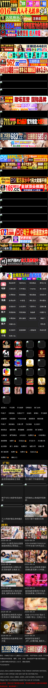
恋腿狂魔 (43, 306)
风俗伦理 (43, 330)
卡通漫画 (12, 318)
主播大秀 (20, 424)
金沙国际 (4, 446)
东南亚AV (43, 295)
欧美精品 (33, 283)
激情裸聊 (4, 441)
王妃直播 (29, 424)
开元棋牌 (20, 408)
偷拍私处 (4, 430)
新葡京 (36, 413)
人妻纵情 (33, 330)
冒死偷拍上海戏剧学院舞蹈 (35, 498)
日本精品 (22, 289)
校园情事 (22, 330)
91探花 (22, 300)
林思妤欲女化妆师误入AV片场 (12, 639)
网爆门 (42, 318)
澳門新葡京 (13, 435)
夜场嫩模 (21, 430)
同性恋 (42, 324)
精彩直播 (40, 419)
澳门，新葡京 (14, 446)
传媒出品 (12, 324)
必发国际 (30, 430)
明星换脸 (22, 312)
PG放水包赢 (22, 419)
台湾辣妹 (12, 295)
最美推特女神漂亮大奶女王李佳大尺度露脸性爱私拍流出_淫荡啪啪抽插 (12, 617)
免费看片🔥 (32, 435)
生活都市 (12, 330)
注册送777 (20, 413)
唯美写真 (33, 318)
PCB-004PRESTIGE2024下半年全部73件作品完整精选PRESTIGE (35, 545)
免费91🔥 (14, 452)
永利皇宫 (23, 435)
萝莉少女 (43, 283)
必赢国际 (4, 419)
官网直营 (29, 408)
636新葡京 (42, 435)
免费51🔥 (13, 441)
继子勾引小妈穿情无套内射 (12, 498)
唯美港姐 (33, 295)
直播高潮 (32, 419)
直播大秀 (41, 446)
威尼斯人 (4, 408)
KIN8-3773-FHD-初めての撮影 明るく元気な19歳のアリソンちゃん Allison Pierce (35, 618)
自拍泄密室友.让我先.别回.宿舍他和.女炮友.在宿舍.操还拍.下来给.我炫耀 (12, 569)
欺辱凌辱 (12, 300)
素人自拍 (43, 289)
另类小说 (12, 336)
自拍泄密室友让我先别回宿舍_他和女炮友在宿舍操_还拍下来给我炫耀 (12, 593)
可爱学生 (33, 306)
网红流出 (33, 300)
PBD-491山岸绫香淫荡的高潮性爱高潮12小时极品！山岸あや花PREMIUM (35, 570)
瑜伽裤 (32, 312)
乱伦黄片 (37, 424)
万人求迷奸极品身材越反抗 (12, 519)
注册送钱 (12, 413)
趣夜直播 (13, 430)
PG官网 (12, 408)
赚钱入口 (14, 457)
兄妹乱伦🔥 (34, 452)
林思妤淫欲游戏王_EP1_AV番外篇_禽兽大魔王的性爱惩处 (35, 640)
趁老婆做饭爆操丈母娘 (11, 479)
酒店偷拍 (12, 424)
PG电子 (3, 413)
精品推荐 (12, 283)
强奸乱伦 (22, 283)
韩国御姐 (22, 295)
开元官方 (32, 441)
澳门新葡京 (39, 430)
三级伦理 (12, 289)
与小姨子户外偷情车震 (34, 479)
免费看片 (24, 446)
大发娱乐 (4, 435)
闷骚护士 (43, 312)
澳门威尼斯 (4, 452)
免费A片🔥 (24, 452)
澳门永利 (37, 408)
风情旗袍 (12, 312)
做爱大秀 (33, 446)
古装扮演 (12, 306)
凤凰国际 (13, 419)
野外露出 (43, 300)
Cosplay (33, 289)
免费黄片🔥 (5, 457)
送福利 (29, 413)
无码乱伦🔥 (23, 441)
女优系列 (22, 306)
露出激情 (22, 318)
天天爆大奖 (41, 441)
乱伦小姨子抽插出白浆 (34, 518)
